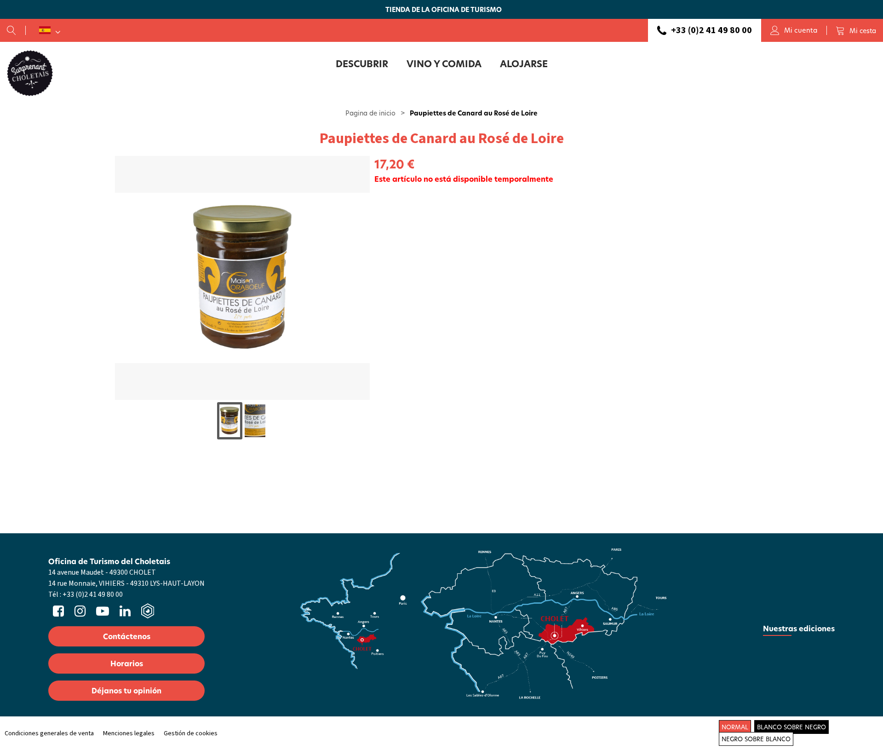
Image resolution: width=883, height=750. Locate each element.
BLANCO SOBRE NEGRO (791, 727)
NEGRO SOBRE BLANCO (756, 739)
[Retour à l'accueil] (30, 72)
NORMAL (735, 727)
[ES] (49, 30)
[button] (856, 30)
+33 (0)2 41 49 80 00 (711, 30)
